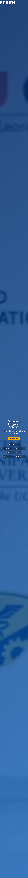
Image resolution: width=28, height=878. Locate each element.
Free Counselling (14, 438)
